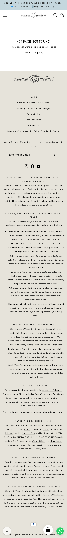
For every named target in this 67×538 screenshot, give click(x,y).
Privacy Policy (33, 114)
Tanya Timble (41, 394)
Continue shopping (33, 52)
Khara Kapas (56, 441)
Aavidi (27, 429)
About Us (33, 97)
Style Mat (9, 433)
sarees (57, 474)
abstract (27, 402)
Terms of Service (33, 119)
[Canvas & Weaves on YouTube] (38, 166)
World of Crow (38, 441)
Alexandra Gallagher (52, 390)
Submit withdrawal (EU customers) (33, 102)
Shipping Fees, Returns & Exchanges (33, 108)
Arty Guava (58, 394)
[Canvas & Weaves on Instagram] (26, 166)
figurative (16, 402)
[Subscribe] (56, 155)
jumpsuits (9, 470)
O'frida (46, 429)
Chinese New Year (28, 499)
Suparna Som (28, 433)
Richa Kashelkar (26, 394)
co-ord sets (12, 474)
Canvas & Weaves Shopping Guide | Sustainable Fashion (33, 131)
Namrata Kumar (10, 394)
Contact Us (33, 125)
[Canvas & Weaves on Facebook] (32, 166)
